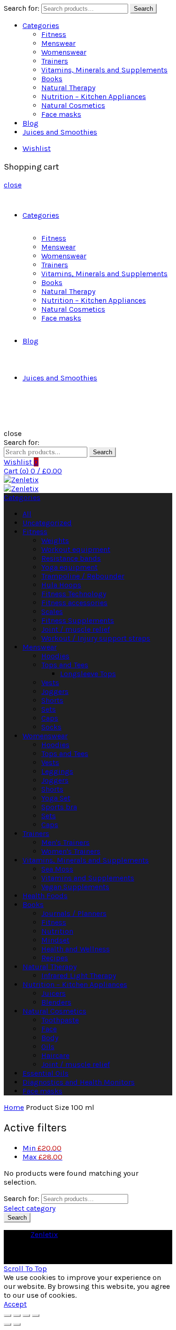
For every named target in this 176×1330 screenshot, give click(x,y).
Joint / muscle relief (75, 629)
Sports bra (59, 806)
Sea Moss (57, 869)
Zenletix (44, 1234)
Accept (15, 1304)
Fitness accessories (74, 602)
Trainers (54, 61)
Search (143, 8)
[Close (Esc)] (7, 1315)
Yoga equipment (69, 567)
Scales (52, 611)
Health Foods (45, 895)
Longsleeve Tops (88, 673)
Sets (48, 709)
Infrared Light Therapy (78, 975)
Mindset (55, 940)
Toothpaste (60, 1019)
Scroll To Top (25, 1268)
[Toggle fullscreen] (26, 1315)
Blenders (56, 1002)
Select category (29, 1208)
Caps (49, 718)
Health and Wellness (75, 948)
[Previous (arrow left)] (7, 1324)
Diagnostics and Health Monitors (79, 1082)
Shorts (52, 700)
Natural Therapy (68, 87)
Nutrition (57, 931)
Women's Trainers (70, 851)
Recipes (54, 957)
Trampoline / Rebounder (82, 576)
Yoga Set (55, 798)
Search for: (21, 8)
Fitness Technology (73, 593)
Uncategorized (47, 522)
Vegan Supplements (75, 886)
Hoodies (55, 655)
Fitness (53, 34)
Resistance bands (71, 558)
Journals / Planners (74, 913)
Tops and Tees (64, 664)
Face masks (61, 114)
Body (49, 1037)
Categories (41, 25)
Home (14, 1107)
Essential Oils (46, 1073)
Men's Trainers (65, 842)
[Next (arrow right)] (17, 1324)
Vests (50, 682)
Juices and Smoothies (60, 132)
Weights (55, 540)
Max (42, 1156)
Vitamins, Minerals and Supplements (104, 69)
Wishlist (37, 148)
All (27, 513)
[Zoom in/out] (35, 1315)
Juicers (53, 993)
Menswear (58, 43)
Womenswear (63, 52)
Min (42, 1148)
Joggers (55, 691)
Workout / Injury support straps (95, 638)
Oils (47, 1046)
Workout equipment (75, 549)
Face (49, 1028)
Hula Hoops (61, 584)
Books (51, 78)
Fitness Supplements (77, 620)
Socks (51, 726)
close (13, 184)
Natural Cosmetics (73, 105)
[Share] (17, 1315)
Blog (30, 123)
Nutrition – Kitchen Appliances (93, 96)
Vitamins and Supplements (87, 877)
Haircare (55, 1055)
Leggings (57, 771)
